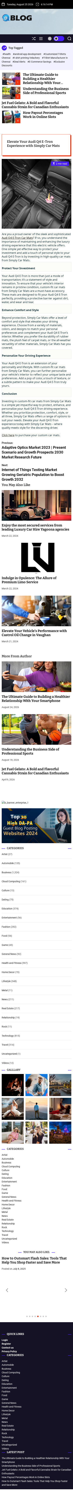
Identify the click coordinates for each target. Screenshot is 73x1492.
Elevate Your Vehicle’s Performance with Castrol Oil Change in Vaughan (34, 633)
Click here (8, 435)
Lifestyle (6, 981)
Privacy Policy (9, 1351)
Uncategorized (9, 1053)
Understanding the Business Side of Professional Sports (46, 91)
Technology (8, 1035)
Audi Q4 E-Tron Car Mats (17, 238)
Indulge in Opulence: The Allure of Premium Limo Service (29, 580)
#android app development (27, 54)
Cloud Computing (11, 881)
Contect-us (8, 1347)
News (5, 999)
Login (5, 1340)
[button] (7, 1290)
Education (7, 908)
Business (6, 872)
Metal (5, 990)
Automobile (8, 863)
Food (4, 935)
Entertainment (9, 917)
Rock (4, 1026)
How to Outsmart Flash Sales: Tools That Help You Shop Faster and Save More (34, 1260)
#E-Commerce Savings (40, 61)
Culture (5, 890)
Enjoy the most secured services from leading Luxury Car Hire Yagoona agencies (35, 527)
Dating (5, 899)
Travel (5, 1044)
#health (7, 54)
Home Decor (8, 972)
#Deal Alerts (19, 61)
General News (9, 954)
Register (6, 1343)
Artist (4, 854)
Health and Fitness (11, 963)
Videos (5, 1063)
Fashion (6, 926)
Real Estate (8, 1008)
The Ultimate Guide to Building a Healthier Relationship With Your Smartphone (41, 81)
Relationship (8, 1017)
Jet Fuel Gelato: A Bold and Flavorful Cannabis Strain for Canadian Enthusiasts (35, 105)
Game (5, 945)
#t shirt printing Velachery (26, 57)
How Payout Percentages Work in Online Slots (43, 115)
